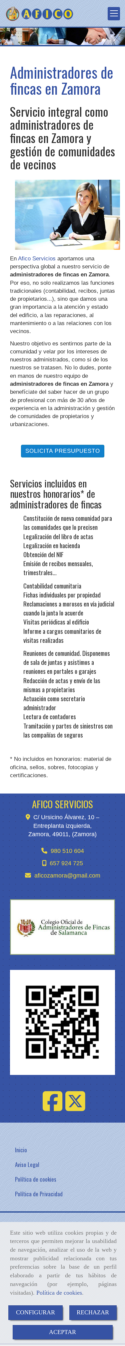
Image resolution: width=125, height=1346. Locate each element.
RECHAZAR (93, 1312)
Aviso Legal (27, 1164)
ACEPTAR (62, 1332)
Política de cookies (59, 1292)
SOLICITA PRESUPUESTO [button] (62, 451)
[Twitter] (75, 1108)
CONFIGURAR (35, 1312)
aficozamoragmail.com (67, 875)
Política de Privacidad (39, 1194)
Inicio (21, 1150)
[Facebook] (53, 1108)
